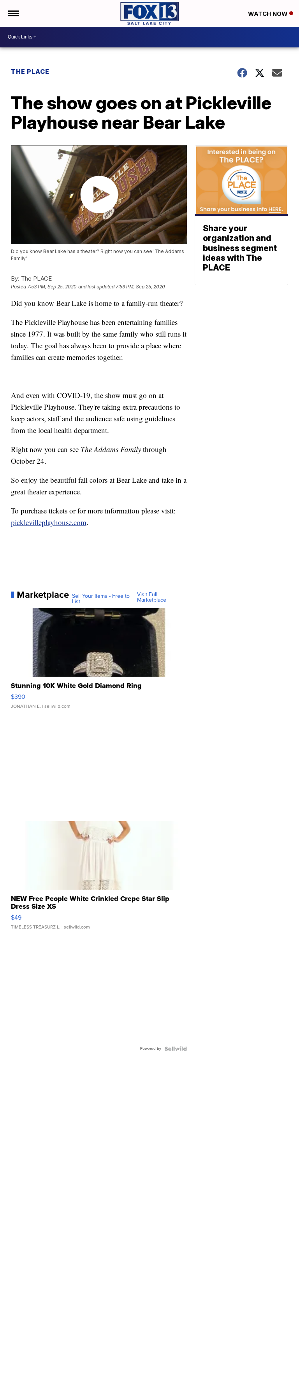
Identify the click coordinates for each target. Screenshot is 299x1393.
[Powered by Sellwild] (175, 1048)
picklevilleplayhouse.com (48, 522)
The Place (30, 71)
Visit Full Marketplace (151, 597)
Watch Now (268, 13)
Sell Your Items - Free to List (101, 599)
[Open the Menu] (13, 13)
